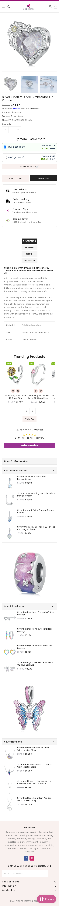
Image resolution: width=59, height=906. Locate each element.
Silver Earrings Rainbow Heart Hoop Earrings (35, 630)
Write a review (29, 445)
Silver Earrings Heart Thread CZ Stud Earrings (35, 613)
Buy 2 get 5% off (16, 147)
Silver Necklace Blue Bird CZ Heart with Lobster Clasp (34, 765)
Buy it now (43, 179)
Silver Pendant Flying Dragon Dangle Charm (35, 511)
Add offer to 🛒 (29, 166)
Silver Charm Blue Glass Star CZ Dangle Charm (33, 477)
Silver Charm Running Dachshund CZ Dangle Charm (36, 494)
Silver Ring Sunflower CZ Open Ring (15, 396)
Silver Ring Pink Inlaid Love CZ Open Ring (38, 396)
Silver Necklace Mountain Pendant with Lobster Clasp (34, 799)
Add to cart (16, 178)
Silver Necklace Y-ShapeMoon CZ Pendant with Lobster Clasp (34, 782)
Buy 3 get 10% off (16, 157)
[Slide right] (33, 411)
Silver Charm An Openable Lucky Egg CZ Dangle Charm (36, 528)
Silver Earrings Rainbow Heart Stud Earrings (34, 646)
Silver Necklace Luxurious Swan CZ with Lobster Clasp (34, 748)
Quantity (6, 124)
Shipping (17, 109)
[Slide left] (27, 411)
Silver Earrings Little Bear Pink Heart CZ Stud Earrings (35, 663)
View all (29, 418)
